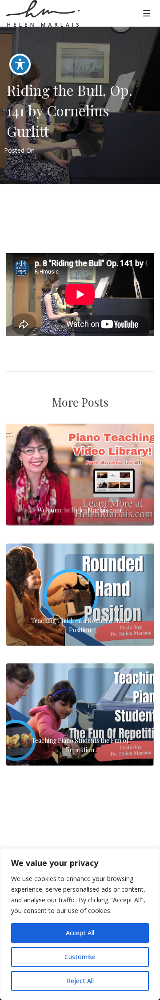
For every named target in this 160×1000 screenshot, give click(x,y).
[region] (80, 924)
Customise (80, 956)
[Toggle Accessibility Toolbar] (20, 64)
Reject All (80, 980)
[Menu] (146, 13)
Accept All (80, 933)
